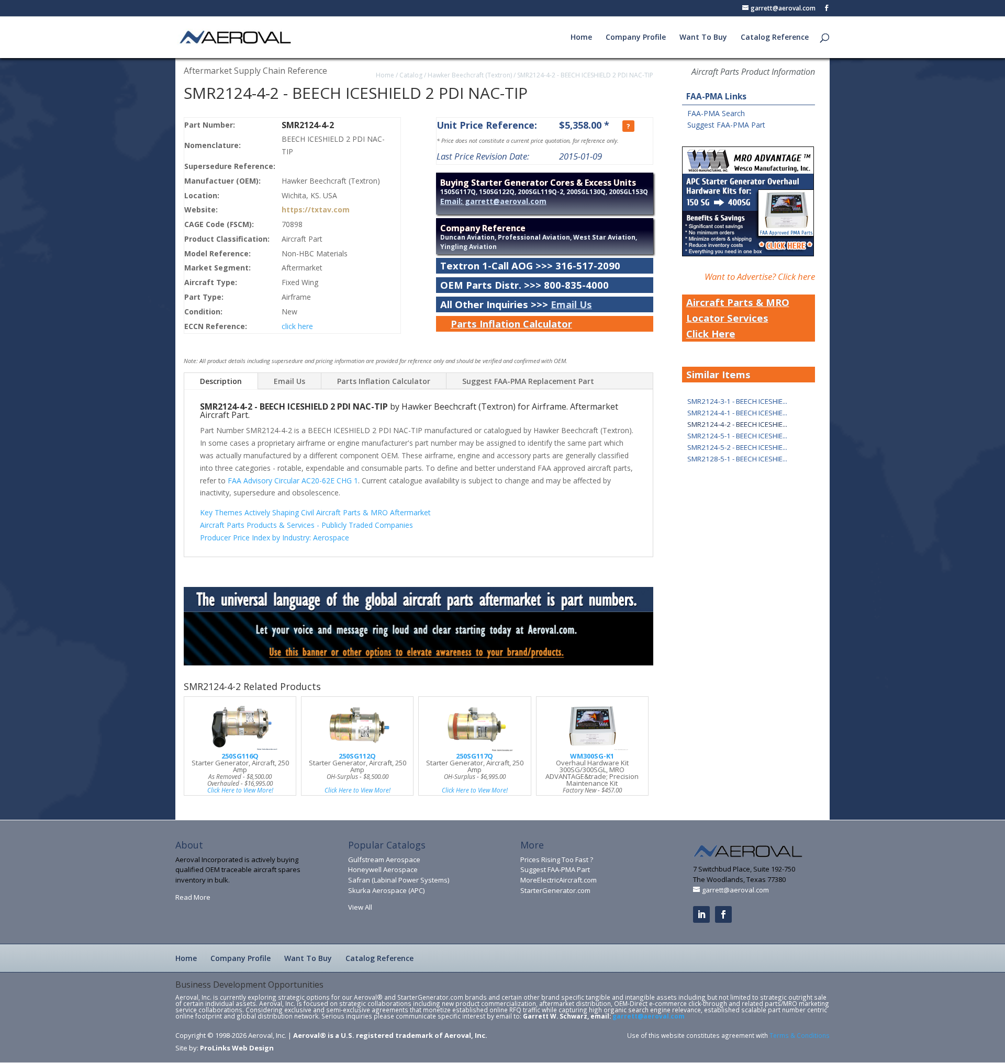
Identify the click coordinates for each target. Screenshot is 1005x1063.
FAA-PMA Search (716, 113)
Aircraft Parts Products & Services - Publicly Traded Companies (306, 525)
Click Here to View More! (240, 790)
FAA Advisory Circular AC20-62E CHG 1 (293, 480)
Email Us (571, 304)
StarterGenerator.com (555, 890)
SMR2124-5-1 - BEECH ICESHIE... (737, 435)
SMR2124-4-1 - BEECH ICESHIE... (737, 412)
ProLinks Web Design (237, 1048)
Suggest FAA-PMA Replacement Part (528, 381)
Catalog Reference (775, 37)
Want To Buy (703, 37)
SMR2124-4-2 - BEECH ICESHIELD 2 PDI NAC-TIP (585, 75)
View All (360, 907)
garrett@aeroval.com (648, 1016)
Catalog (410, 75)
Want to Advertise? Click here (760, 276)
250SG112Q (357, 756)
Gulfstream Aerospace (384, 859)
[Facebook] (723, 914)
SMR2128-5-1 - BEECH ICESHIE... (737, 458)
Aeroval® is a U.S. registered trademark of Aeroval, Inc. (390, 1035)
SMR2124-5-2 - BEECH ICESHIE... (737, 447)
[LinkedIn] (701, 914)
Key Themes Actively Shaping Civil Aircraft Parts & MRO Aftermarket (315, 512)
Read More (192, 897)
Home (581, 37)
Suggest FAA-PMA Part (726, 125)
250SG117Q (474, 756)
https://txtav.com (316, 209)
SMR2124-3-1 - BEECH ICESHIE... (737, 401)
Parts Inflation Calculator (511, 323)
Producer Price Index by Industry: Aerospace (274, 537)
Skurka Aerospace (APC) (386, 890)
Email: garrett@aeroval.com (493, 201)
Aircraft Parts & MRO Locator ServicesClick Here (737, 318)
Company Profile (636, 37)
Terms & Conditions (799, 1035)
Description (221, 381)
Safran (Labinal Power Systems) (398, 880)
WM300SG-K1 (592, 756)
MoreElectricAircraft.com (558, 880)
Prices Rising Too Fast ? (556, 859)
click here (297, 326)
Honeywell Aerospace (383, 869)
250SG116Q (240, 756)
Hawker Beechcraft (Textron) (470, 75)
